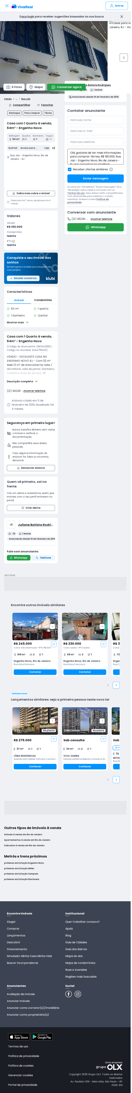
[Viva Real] (24, 6)
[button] (31, 175)
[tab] (19, 300)
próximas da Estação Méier (19, 868)
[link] (35, 644)
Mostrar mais (15, 322)
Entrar (119, 6)
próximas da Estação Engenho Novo (24, 863)
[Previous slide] (107, 685)
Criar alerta (33, 508)
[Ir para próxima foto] (124, 58)
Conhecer (35, 766)
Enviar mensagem (95, 178)
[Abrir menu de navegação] (7, 6)
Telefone (45, 557)
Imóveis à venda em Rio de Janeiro (23, 834)
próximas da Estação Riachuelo (21, 879)
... (16, 98)
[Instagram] (78, 994)
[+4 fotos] (35, 721)
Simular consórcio (25, 278)
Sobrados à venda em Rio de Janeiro (24, 845)
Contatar (35, 672)
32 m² (118, 747)
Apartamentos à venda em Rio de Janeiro (27, 840)
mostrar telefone (34, 391)
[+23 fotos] (85, 721)
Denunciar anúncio (33, 468)
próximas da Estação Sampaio (21, 873)
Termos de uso (76, 193)
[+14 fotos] (35, 626)
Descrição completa (20, 381)
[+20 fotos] (85, 626)
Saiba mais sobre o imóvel (33, 193)
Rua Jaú (25, 99)
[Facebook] (68, 994)
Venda (8, 99)
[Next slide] (52, 626)
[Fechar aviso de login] (121, 16)
